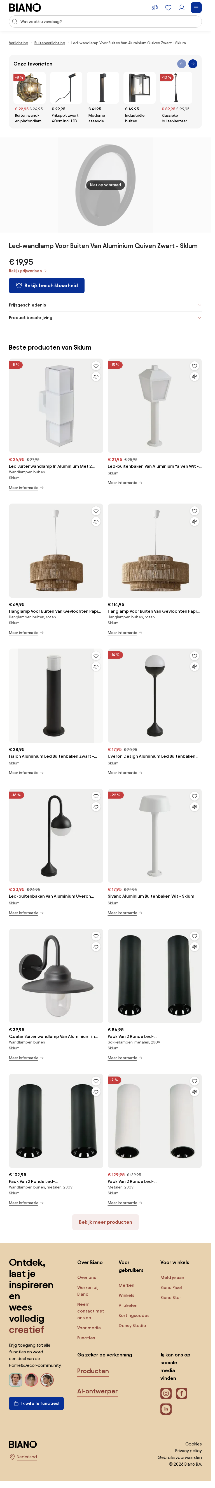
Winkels (126, 1295)
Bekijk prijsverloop (25, 271)
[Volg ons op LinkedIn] (166, 1409)
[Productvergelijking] (154, 7)
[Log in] (181, 7)
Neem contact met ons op (90, 1311)
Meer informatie (23, 488)
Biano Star (170, 1297)
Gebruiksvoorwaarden (180, 1457)
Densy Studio (132, 1325)
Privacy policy (188, 1450)
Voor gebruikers (131, 1266)
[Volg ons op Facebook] (181, 1393)
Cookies (193, 1444)
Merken (126, 1285)
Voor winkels (174, 1262)
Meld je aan (172, 1277)
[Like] (96, 365)
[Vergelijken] (96, 376)
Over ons (86, 1277)
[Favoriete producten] (168, 7)
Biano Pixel (171, 1287)
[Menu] (196, 7)
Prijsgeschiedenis (27, 305)
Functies (86, 1337)
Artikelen (128, 1305)
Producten (93, 1371)
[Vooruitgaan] (192, 63)
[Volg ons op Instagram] (166, 1393)
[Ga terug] (181, 63)
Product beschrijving (30, 317)
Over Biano (90, 1262)
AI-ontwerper (97, 1391)
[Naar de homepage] (25, 7)
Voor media (89, 1327)
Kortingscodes (134, 1315)
